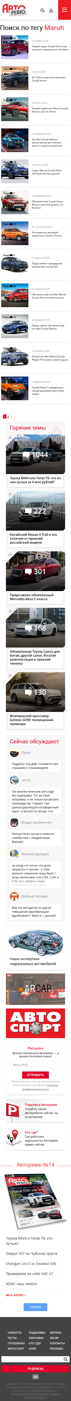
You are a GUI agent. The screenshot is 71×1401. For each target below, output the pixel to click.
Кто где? (35, 1343)
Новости (8, 38)
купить (35, 1307)
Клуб (32, 1348)
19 (14, 162)
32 (14, 224)
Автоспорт (15, 1348)
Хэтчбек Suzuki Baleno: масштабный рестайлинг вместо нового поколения (47, 142)
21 (14, 69)
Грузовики (15, 1343)
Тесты (12, 1338)
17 (14, 100)
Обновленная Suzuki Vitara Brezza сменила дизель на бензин (47, 204)
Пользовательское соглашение (29, 1394)
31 (14, 348)
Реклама (56, 1348)
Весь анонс (15, 1295)
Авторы (55, 1332)
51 (14, 131)
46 (14, 286)
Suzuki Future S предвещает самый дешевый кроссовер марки (48, 390)
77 (14, 38)
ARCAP (54, 1338)
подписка (36, 1368)
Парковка (36, 1338)
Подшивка (37, 1332)
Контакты (57, 1343)
